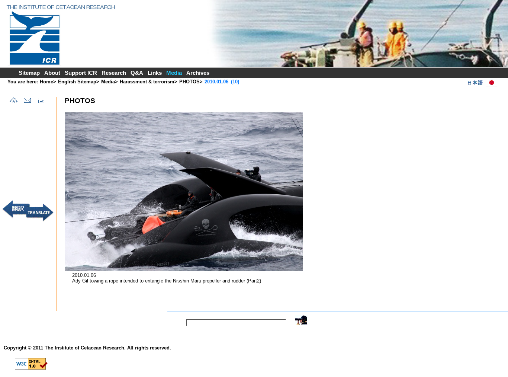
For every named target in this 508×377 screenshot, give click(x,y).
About (52, 73)
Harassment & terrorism (147, 81)
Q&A (137, 73)
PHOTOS (189, 81)
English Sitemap (77, 81)
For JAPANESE (480, 82)
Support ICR (81, 73)
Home (46, 81)
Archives (197, 73)
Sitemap (29, 73)
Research (114, 73)
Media (108, 81)
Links (155, 73)
